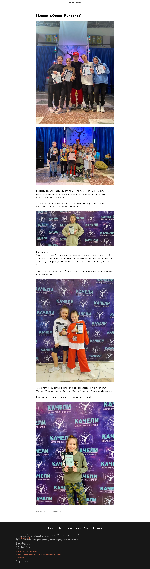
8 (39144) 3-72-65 (29, 536)
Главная (51, 528)
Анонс (70, 528)
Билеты (78, 528)
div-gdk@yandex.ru (27, 538)
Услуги (86, 528)
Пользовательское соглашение (26, 551)
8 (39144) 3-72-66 (44, 536)
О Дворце (60, 528)
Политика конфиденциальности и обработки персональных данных (39, 554)
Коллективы (97, 528)
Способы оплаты (21, 557)
